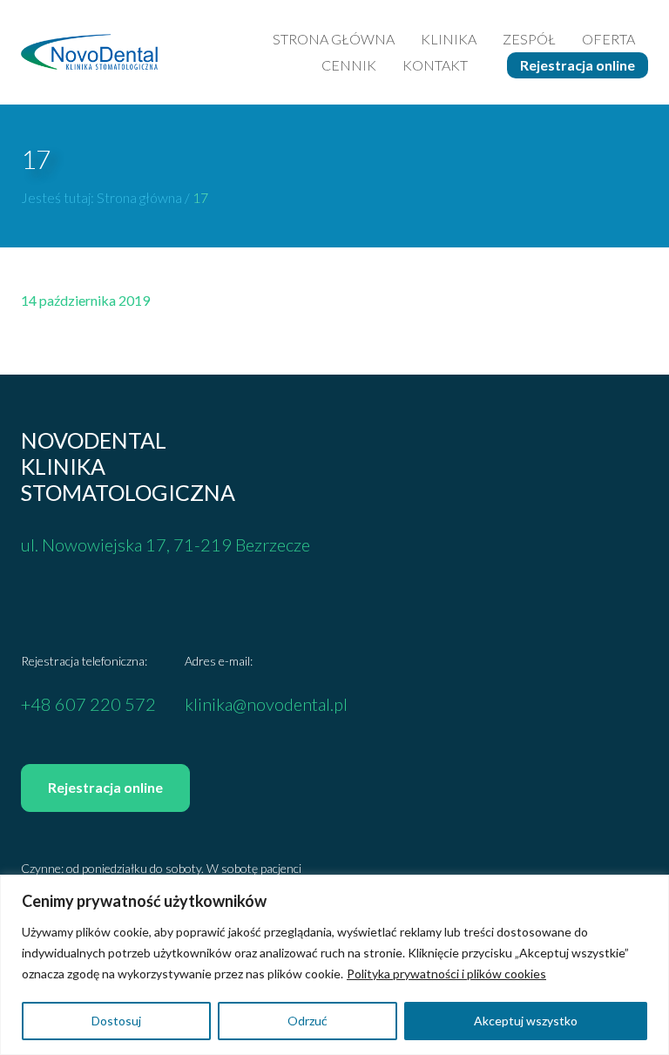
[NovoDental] (90, 51)
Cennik (348, 65)
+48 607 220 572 (88, 703)
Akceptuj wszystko (526, 1020)
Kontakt (435, 65)
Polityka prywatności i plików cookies (446, 973)
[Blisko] (650, 889)
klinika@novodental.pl (266, 703)
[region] (334, 965)
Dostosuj (116, 1020)
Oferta (608, 38)
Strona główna (334, 38)
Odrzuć (307, 1020)
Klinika (448, 38)
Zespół (529, 38)
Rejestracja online (577, 65)
